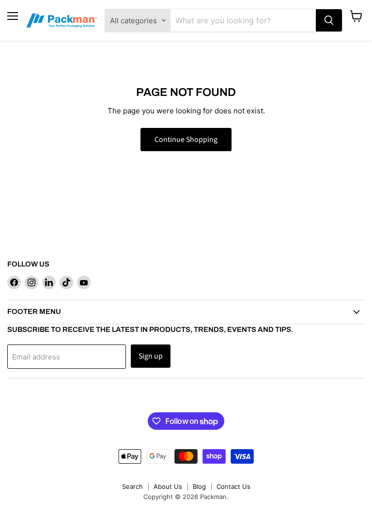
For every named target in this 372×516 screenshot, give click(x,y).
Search (132, 486)
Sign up (151, 356)
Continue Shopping (186, 139)
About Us (168, 486)
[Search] (329, 20)
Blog (199, 486)
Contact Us (233, 486)
